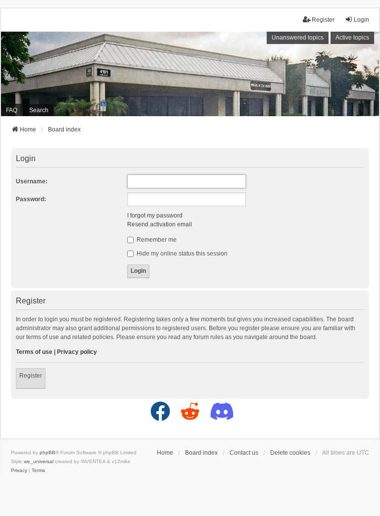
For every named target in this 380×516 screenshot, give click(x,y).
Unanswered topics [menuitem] (298, 37)
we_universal (38, 461)
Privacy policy (77, 351)
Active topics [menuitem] (352, 37)
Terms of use (34, 351)
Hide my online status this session (181, 253)
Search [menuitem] (38, 110)
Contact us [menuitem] (244, 452)
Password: (31, 199)
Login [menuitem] (361, 19)
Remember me (156, 239)
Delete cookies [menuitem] (290, 452)
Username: (32, 181)
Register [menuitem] (323, 19)
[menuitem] (19, 470)
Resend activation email (159, 224)
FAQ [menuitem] (11, 110)
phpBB (47, 452)
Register (30, 375)
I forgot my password (155, 215)
